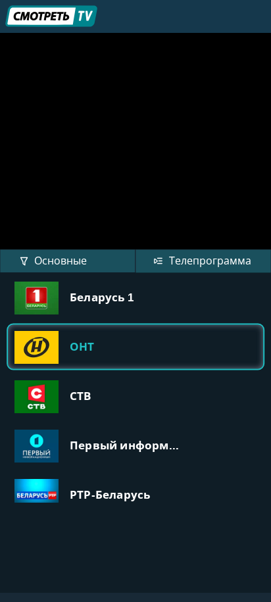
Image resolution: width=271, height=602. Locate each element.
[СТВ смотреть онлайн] (135, 395)
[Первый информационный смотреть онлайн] (135, 445)
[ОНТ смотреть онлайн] (135, 346)
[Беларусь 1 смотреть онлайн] (135, 297)
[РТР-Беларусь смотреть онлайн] (135, 494)
